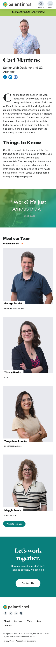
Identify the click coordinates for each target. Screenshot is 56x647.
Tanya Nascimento (15, 441)
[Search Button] (41, 3)
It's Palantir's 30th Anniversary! (28, 12)
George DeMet (13, 303)
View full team (11, 243)
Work (29, 621)
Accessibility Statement (26, 640)
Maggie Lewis (12, 510)
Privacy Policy (8, 640)
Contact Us (28, 583)
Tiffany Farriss (12, 372)
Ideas (38, 621)
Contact (8, 625)
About (7, 621)
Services (18, 621)
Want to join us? (14, 524)
